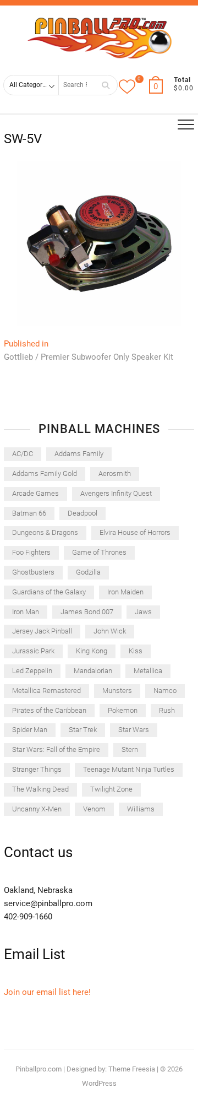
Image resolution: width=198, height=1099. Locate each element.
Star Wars (133, 730)
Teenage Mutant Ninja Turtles (128, 769)
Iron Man (25, 612)
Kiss (135, 651)
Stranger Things (37, 769)
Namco (165, 690)
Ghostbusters (33, 572)
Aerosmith (114, 473)
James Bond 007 (87, 612)
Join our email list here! (47, 992)
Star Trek (83, 730)
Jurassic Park (33, 651)
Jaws (143, 612)
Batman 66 (29, 513)
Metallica (148, 671)
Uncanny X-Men (37, 809)
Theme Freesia (131, 1069)
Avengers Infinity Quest (116, 493)
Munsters (117, 690)
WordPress (99, 1083)
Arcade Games (35, 493)
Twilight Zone (111, 789)
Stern (130, 749)
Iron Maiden (125, 592)
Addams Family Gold (44, 473)
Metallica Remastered (46, 690)
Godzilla (88, 572)
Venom (94, 809)
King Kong (91, 651)
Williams (141, 809)
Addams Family (78, 454)
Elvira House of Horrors (135, 532)
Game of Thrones (99, 552)
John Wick (110, 631)
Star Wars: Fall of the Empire (56, 749)
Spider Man (29, 730)
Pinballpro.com (38, 1069)
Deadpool (82, 513)
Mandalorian (93, 671)
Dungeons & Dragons (45, 532)
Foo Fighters (31, 552)
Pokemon (123, 710)
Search (105, 85)
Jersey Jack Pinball (42, 631)
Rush (167, 710)
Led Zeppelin (32, 671)
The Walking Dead (40, 789)
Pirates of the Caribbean (49, 710)
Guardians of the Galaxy (49, 592)
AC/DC (22, 454)
